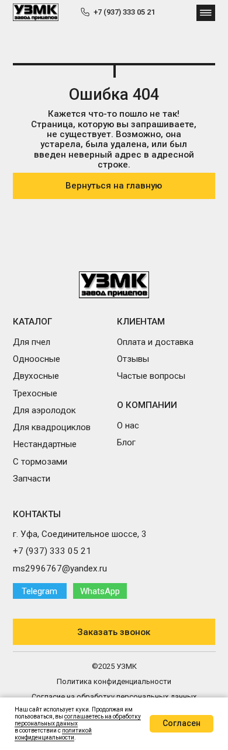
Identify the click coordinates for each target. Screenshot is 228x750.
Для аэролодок (44, 410)
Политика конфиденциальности (114, 681)
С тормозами (40, 461)
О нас (128, 425)
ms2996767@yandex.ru (60, 568)
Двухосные (36, 376)
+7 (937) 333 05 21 (124, 12)
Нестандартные (45, 444)
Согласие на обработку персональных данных (114, 696)
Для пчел (31, 342)
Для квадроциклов (52, 427)
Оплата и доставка (155, 342)
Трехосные (35, 393)
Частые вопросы (151, 376)
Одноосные (36, 359)
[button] (114, 632)
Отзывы (133, 359)
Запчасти (31, 478)
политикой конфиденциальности (53, 734)
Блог (126, 442)
